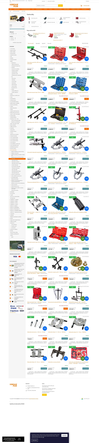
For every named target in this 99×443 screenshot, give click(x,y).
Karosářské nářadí (14, 177)
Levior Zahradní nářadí (14, 137)
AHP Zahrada (12, 193)
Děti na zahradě (13, 125)
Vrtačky (12, 89)
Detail (65, 98)
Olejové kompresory (15, 64)
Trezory (11, 132)
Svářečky (13, 67)
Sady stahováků (14, 169)
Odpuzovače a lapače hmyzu (15, 220)
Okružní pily (14, 83)
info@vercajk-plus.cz (31, 386)
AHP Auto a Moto (13, 148)
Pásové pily (14, 78)
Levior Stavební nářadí (14, 140)
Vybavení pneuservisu (15, 186)
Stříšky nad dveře (13, 126)
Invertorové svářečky (15, 69)
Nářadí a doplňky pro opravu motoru (17, 151)
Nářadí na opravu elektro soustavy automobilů (17, 188)
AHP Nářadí (12, 192)
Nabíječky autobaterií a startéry (15, 216)
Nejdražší (43, 43)
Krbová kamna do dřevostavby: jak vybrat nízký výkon (48, 386)
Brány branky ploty (13, 108)
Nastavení (35, 440)
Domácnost (12, 223)
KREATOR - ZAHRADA (13, 206)
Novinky (11, 230)
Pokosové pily (14, 86)
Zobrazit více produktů (57, 40)
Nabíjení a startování (14, 153)
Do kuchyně (13, 227)
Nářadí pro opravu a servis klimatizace (18, 183)
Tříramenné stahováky (15, 168)
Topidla (11, 195)
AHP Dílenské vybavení (14, 147)
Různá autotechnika (14, 179)
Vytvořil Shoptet (86, 398)
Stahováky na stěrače (15, 162)
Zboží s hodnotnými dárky (15, 120)
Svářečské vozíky (15, 73)
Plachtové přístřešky (14, 104)
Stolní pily (13, 80)
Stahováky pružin (15, 160)
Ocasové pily (14, 81)
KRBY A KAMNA (12, 51)
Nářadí (11, 61)
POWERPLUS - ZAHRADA (14, 199)
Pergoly (11, 106)
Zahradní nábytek (13, 117)
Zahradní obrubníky (13, 136)
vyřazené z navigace (13, 229)
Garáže (11, 109)
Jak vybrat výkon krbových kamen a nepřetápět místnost (48, 392)
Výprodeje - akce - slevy (14, 118)
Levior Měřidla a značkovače (15, 143)
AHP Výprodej (12, 198)
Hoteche (13, 39)
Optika (11, 94)
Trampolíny (12, 213)
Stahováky (13, 158)
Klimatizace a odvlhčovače (14, 95)
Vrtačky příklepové (15, 90)
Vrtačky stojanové (15, 92)
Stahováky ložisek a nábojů (16, 163)
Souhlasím (64, 435)
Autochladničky (13, 98)
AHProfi (13, 38)
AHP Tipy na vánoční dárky (14, 196)
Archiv (44, 394)
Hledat (60, 5)
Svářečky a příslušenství (14, 234)
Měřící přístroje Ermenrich (14, 112)
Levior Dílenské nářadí (14, 139)
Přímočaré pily (14, 84)
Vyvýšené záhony (13, 131)
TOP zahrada (12, 48)
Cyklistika (12, 215)
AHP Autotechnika (13, 150)
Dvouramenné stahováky (16, 166)
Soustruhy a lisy (14, 87)
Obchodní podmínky (51, 1)
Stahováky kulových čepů (16, 171)
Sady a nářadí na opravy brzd (16, 176)
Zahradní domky (13, 100)
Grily (11, 56)
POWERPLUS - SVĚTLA (14, 202)
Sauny (11, 97)
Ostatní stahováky (15, 165)
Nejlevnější (38, 43)
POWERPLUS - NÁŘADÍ (14, 201)
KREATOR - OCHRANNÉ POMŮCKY (15, 210)
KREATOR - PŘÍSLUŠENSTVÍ (14, 209)
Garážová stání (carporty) (14, 111)
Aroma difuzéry (14, 224)
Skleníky (11, 58)
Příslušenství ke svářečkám (16, 75)
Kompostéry (12, 129)
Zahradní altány (13, 115)
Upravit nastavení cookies (33, 398)
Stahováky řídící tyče (15, 172)
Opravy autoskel (14, 184)
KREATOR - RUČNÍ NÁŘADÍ (14, 207)
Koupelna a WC (14, 226)
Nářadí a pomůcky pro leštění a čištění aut (18, 155)
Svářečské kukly (14, 72)
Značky (11, 235)
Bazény (11, 218)
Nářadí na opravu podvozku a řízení (17, 157)
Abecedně (49, 43)
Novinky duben (12, 53)
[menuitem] (11, 9)
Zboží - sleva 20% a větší (14, 123)
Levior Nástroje (13, 142)
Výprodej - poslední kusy (15, 122)
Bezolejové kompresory (16, 65)
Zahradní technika (13, 55)
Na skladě (13, 33)
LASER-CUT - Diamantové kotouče (16, 212)
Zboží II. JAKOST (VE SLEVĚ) (15, 114)
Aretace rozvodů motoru (15, 174)
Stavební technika (13, 59)
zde (43, 437)
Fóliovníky (12, 128)
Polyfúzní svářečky (15, 70)
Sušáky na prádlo (13, 221)
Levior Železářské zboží (14, 145)
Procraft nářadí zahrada (14, 101)
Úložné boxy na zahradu (14, 134)
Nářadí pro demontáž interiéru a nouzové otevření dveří (16, 181)
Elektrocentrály (13, 50)
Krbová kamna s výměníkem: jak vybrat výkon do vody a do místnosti (48, 389)
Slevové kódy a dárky (14, 232)
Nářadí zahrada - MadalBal (14, 103)
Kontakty (43, 1)
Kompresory (13, 62)
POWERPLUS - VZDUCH (14, 204)
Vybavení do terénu (14, 190)
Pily (12, 76)
